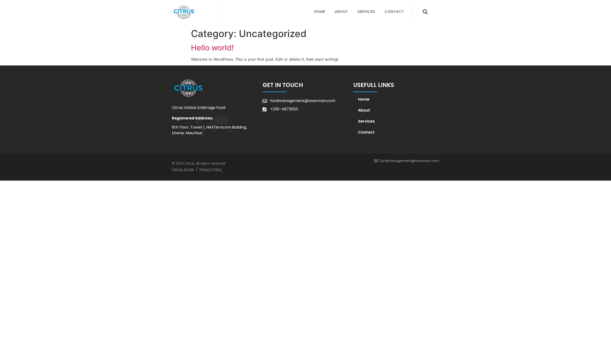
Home (319, 11)
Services (366, 11)
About (341, 11)
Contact (394, 11)
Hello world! (212, 47)
